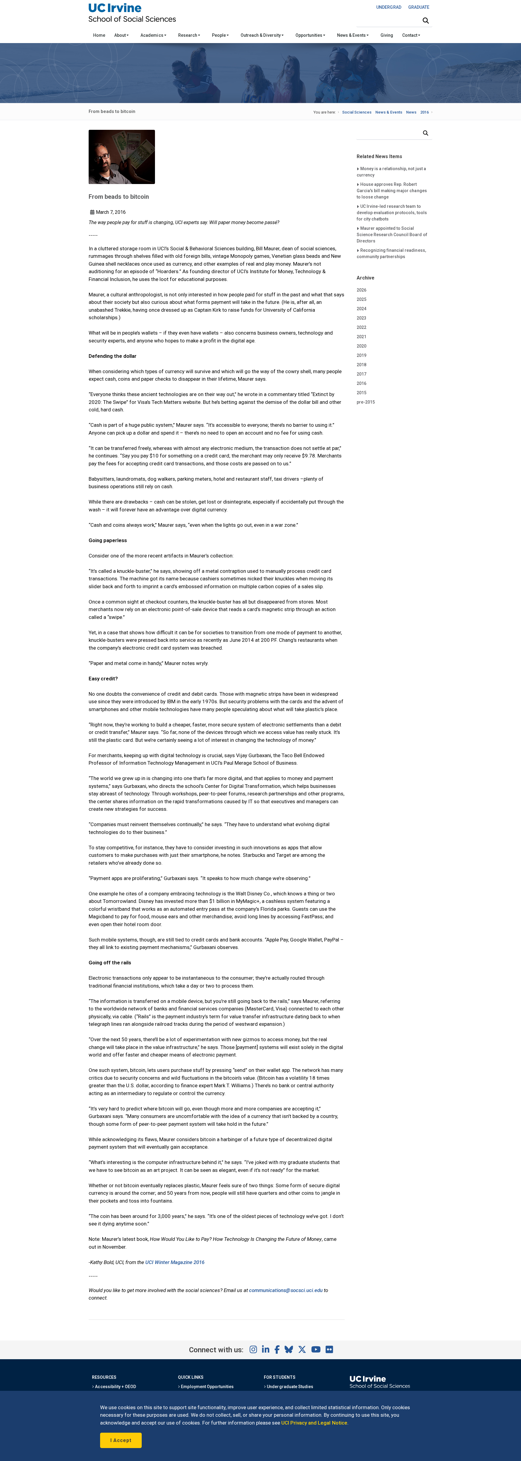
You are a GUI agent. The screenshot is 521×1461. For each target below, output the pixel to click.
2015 (361, 392)
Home (99, 35)
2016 (424, 112)
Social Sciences (356, 112)
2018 (361, 364)
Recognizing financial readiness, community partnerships (391, 253)
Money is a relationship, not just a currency (391, 171)
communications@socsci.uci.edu (286, 1290)
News (411, 112)
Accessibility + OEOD (115, 1386)
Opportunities (309, 35)
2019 (361, 355)
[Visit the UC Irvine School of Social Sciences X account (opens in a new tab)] (302, 1350)
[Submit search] (425, 20)
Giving (386, 35)
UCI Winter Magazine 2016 (174, 1262)
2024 (361, 308)
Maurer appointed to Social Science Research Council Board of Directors (392, 234)
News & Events (351, 35)
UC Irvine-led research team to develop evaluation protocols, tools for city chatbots (392, 212)
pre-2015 (366, 402)
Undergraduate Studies (289, 1386)
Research (188, 35)
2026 (361, 290)
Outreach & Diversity (261, 35)
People (219, 35)
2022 (361, 327)
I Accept (120, 1440)
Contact (410, 35)
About (120, 35)
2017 (361, 374)
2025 (361, 299)
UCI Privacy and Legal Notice (314, 1423)
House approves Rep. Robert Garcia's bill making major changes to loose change (392, 190)
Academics (152, 35)
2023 (361, 318)
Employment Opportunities (207, 1386)
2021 (361, 336)
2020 (361, 346)
